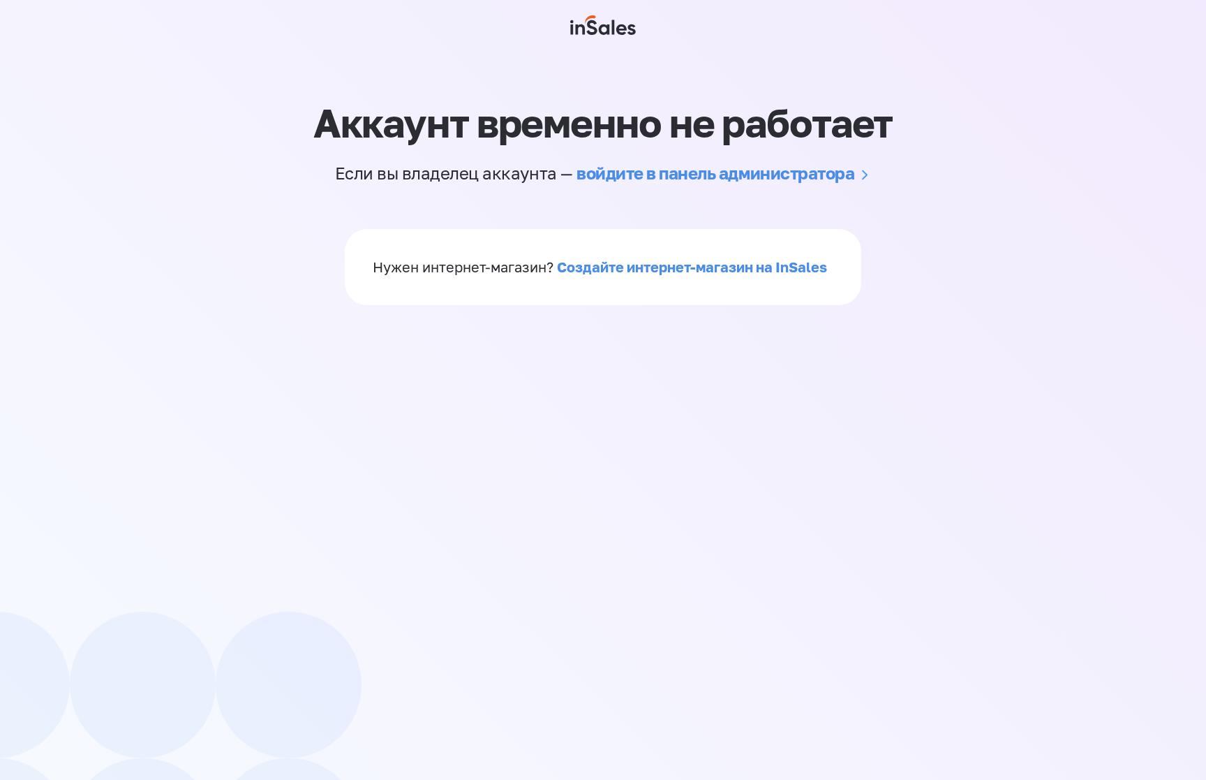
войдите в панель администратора (715, 173)
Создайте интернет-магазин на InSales (692, 266)
